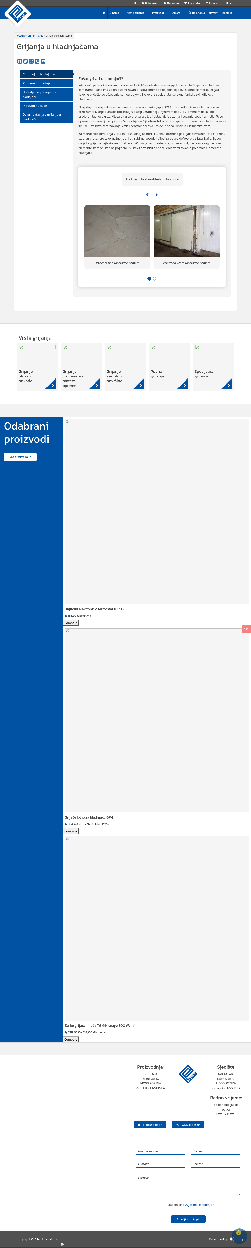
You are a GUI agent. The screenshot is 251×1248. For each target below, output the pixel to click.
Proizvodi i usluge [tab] (35, 105)
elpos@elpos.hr (153, 1124)
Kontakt (227, 13)
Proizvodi (158, 13)
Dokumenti (151, 3)
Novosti (213, 13)
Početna (20, 36)
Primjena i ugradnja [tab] (37, 83)
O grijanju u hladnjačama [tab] (40, 74)
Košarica (213, 3)
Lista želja (194, 3)
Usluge (176, 13)
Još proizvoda (19, 457)
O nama (114, 13)
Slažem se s (190, 1204)
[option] (117, 237)
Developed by (219, 1239)
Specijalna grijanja (204, 373)
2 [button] (154, 279)
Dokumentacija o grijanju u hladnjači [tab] (42, 116)
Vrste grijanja (135, 13)
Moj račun (172, 3)
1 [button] (149, 279)
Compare (70, 622)
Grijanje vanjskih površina (114, 376)
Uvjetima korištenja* (199, 1204)
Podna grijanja (157, 373)
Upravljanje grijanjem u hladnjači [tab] (39, 94)
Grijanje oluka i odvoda (26, 376)
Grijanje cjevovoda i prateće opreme (73, 378)
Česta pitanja (196, 13)
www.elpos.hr (190, 1124)
